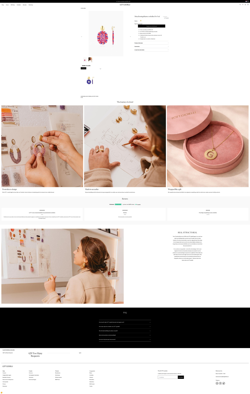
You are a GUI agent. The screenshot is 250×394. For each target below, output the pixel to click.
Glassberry (91, 381)
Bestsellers (91, 379)
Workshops (57, 375)
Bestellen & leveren (7, 377)
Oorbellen (91, 375)
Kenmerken (137, 46)
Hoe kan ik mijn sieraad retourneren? (107, 339)
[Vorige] (82, 36)
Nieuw (90, 373)
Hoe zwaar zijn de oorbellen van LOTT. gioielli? (109, 326)
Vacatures (31, 377)
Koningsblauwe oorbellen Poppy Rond (89, 96)
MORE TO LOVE (86, 65)
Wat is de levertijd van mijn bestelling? (107, 335)
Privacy (4, 384)
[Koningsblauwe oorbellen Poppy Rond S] (91, 81)
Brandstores (57, 373)
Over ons (31, 373)
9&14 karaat (91, 384)
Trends (90, 386)
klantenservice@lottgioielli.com (222, 376)
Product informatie (139, 43)
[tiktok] (224, 383)
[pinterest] (220, 383)
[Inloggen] (245, 5)
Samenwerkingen (32, 379)
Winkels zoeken (58, 377)
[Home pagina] (125, 4)
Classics (91, 377)
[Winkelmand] (248, 5)
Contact (4, 373)
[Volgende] (130, 36)
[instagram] (217, 383)
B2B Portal (57, 379)
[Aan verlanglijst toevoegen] (100, 69)
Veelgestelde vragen (7, 375)
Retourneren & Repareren (8, 379)
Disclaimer (5, 386)
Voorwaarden (5, 381)
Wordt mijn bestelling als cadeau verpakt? (108, 330)
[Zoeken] (240, 5)
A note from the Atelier (139, 49)
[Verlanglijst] (243, 5)
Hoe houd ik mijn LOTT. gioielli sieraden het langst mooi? (111, 322)
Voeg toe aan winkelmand (151, 26)
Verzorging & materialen (34, 375)
